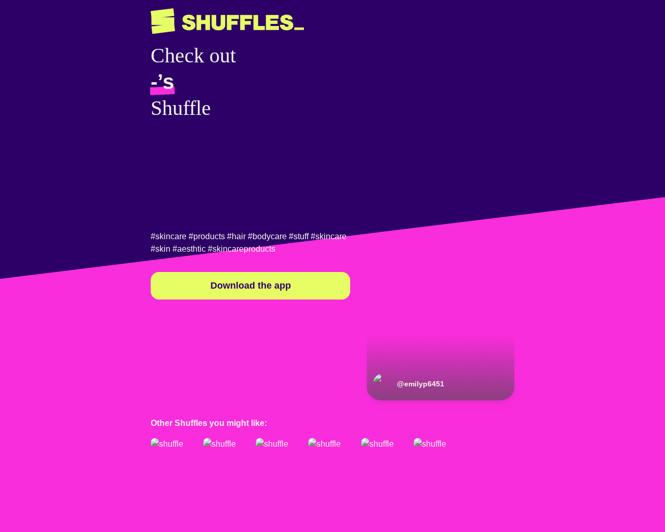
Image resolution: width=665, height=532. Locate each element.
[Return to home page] (227, 21)
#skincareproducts (241, 248)
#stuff (299, 236)
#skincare (169, 236)
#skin (160, 248)
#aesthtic (189, 248)
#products (207, 236)
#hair (236, 236)
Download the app (250, 285)
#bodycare (267, 236)
